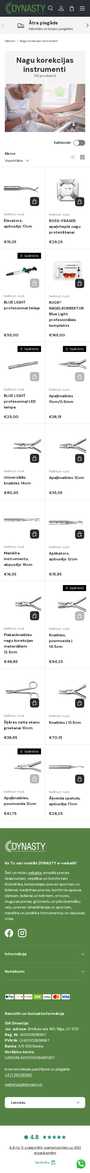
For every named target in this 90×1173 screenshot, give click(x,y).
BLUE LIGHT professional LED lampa (20, 401)
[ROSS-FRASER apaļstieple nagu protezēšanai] (67, 189)
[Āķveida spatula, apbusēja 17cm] (67, 767)
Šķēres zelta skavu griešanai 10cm (22, 725)
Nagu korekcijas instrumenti (39, 41)
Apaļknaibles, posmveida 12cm (20, 800)
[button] (71, 8)
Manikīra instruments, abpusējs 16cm (18, 559)
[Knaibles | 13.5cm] (67, 691)
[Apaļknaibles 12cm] (67, 446)
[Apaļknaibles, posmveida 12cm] (22, 767)
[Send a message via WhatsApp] (81, 1164)
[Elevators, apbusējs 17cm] (22, 189)
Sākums (10, 41)
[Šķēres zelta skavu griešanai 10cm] (22, 691)
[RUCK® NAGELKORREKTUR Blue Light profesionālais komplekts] (67, 271)
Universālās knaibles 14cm (17, 480)
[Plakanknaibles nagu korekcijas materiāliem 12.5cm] (22, 603)
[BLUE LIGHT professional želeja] (22, 271)
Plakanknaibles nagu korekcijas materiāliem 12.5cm (18, 643)
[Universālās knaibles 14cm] (22, 446)
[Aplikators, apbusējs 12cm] (67, 522)
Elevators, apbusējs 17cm (18, 223)
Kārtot (10, 153)
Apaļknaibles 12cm (66, 477)
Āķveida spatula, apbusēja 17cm (64, 801)
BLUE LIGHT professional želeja (22, 305)
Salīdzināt (62, 142)
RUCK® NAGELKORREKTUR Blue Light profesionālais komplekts (66, 314)
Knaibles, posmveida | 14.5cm (60, 640)
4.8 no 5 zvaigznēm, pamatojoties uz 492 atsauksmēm (45, 1150)
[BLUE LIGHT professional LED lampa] (22, 364)
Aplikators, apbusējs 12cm (63, 556)
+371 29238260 (18, 1074)
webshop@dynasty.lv (23, 1084)
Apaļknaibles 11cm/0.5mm (61, 398)
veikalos (35, 872)
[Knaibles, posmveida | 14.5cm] (67, 603)
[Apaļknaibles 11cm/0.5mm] (67, 364)
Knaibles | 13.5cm (65, 722)
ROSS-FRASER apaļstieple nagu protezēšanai (65, 226)
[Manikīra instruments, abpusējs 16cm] (22, 522)
